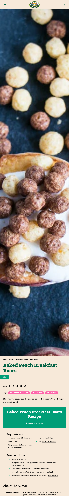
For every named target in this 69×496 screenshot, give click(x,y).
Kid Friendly (52, 393)
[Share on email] (21, 386)
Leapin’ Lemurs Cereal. (53, 477)
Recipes (11, 360)
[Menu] (5, 5)
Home (5, 360)
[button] (64, 5)
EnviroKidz (37, 393)
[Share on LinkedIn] (13, 386)
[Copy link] (25, 386)
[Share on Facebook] (10, 386)
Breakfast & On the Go (19, 393)
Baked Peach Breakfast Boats (27, 360)
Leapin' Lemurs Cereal (49, 441)
